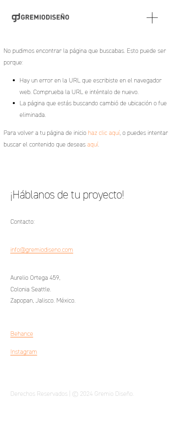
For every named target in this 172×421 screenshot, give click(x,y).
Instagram (23, 351)
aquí (92, 144)
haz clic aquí (104, 132)
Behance (21, 333)
